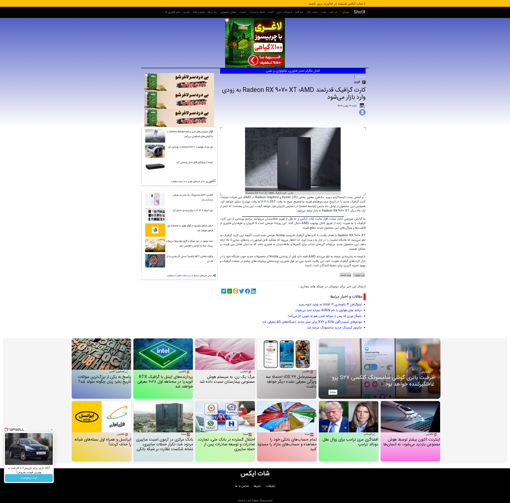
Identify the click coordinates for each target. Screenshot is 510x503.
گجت (271, 12)
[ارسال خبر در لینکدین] (253, 291)
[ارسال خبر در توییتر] (241, 291)
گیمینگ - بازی (284, 12)
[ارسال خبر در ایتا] (235, 291)
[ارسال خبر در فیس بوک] (247, 291)
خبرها (257, 486)
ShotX (360, 12)
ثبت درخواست (29, 478)
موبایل (345, 12)
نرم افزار (299, 12)
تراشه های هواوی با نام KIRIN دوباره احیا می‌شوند (328, 310)
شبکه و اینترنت (257, 12)
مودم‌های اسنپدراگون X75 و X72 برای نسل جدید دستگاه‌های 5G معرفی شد (312, 322)
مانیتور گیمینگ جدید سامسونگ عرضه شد (334, 327)
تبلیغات (270, 486)
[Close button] (52, 430)
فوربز (190, 181)
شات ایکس (255, 474)
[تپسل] (227, 20)
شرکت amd (346, 275)
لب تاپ (333, 12)
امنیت (242, 12)
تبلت (323, 12)
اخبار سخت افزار (333, 218)
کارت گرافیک (359, 275)
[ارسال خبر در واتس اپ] (229, 291)
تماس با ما (242, 486)
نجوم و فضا (199, 12)
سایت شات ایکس (311, 218)
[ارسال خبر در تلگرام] (223, 291)
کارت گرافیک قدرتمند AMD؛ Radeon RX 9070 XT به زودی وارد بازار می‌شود (294, 93)
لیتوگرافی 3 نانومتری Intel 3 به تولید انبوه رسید (330, 304)
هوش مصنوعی (228, 12)
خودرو (186, 12)
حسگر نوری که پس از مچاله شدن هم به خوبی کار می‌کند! (325, 316)
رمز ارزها (212, 12)
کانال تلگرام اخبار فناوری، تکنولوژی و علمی (293, 71)
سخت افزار (312, 12)
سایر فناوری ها (172, 12)
